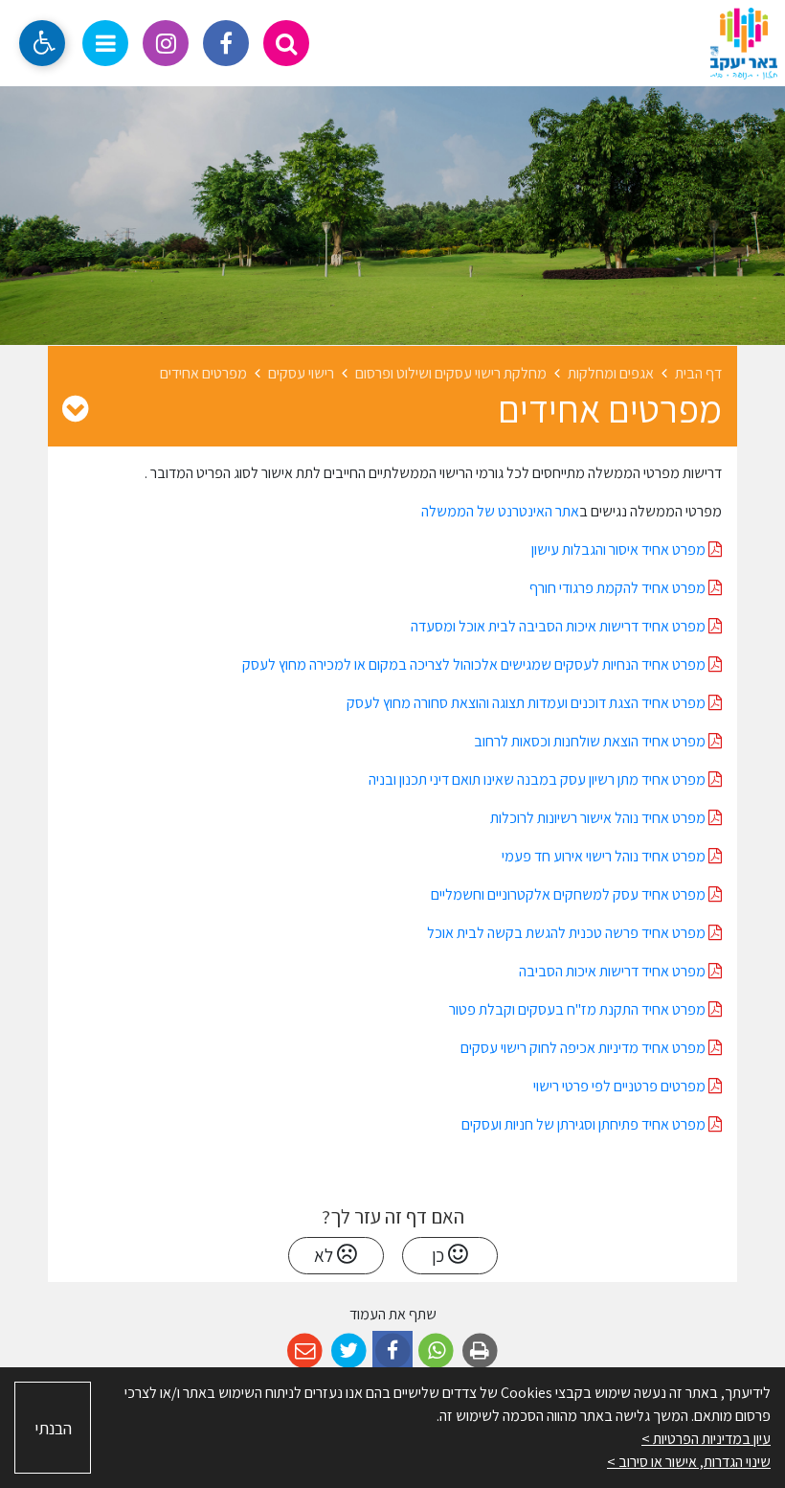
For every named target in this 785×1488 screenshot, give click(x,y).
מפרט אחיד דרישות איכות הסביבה (613, 971)
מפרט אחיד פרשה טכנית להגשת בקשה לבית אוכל (567, 933)
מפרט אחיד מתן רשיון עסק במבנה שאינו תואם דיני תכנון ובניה (537, 779)
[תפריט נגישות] (42, 43)
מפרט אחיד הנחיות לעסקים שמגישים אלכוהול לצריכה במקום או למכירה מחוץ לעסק (475, 664)
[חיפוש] (286, 43)
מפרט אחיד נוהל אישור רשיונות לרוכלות (599, 818)
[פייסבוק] (226, 43)
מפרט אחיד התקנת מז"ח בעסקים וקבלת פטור (578, 1009)
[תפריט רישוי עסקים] (75, 408)
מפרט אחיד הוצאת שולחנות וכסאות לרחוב (591, 741)
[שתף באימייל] (304, 1351)
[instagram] (166, 43)
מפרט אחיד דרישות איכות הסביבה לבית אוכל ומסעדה (559, 626)
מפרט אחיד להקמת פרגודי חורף (618, 588)
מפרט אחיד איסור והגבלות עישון (619, 549)
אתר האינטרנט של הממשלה (500, 511)
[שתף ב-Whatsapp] (436, 1351)
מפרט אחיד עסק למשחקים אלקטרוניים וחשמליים (569, 894)
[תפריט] (105, 43)
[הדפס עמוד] (480, 1351)
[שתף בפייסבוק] (393, 1351)
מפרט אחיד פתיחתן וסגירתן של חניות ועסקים (584, 1124)
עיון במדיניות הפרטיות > (706, 1439)
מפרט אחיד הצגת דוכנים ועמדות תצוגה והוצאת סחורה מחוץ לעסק (527, 703)
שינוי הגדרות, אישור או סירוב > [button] (689, 1462)
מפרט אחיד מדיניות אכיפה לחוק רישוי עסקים (584, 1048)
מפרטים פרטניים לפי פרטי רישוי (620, 1086)
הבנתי (53, 1428)
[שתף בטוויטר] (349, 1351)
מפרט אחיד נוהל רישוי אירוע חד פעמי (605, 856)
